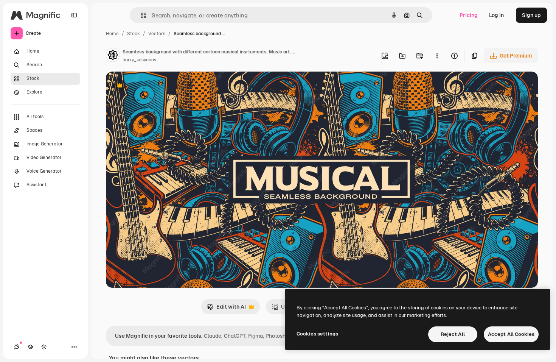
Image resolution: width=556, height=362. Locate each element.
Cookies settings (317, 334)
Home (112, 34)
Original (154, 86)
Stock (133, 34)
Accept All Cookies (511, 334)
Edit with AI (226, 308)
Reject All (453, 334)
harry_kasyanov (139, 60)
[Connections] (17, 347)
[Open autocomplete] (140, 15)
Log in (496, 15)
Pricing (469, 15)
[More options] (436, 55)
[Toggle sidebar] (74, 15)
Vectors (156, 34)
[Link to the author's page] (113, 56)
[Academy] (30, 347)
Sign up (531, 15)
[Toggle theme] (44, 347)
